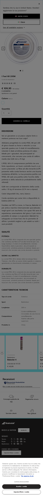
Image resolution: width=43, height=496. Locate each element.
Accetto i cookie (21, 486)
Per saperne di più (27, 476)
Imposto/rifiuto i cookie (21, 492)
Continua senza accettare (21, 482)
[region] (21, 477)
